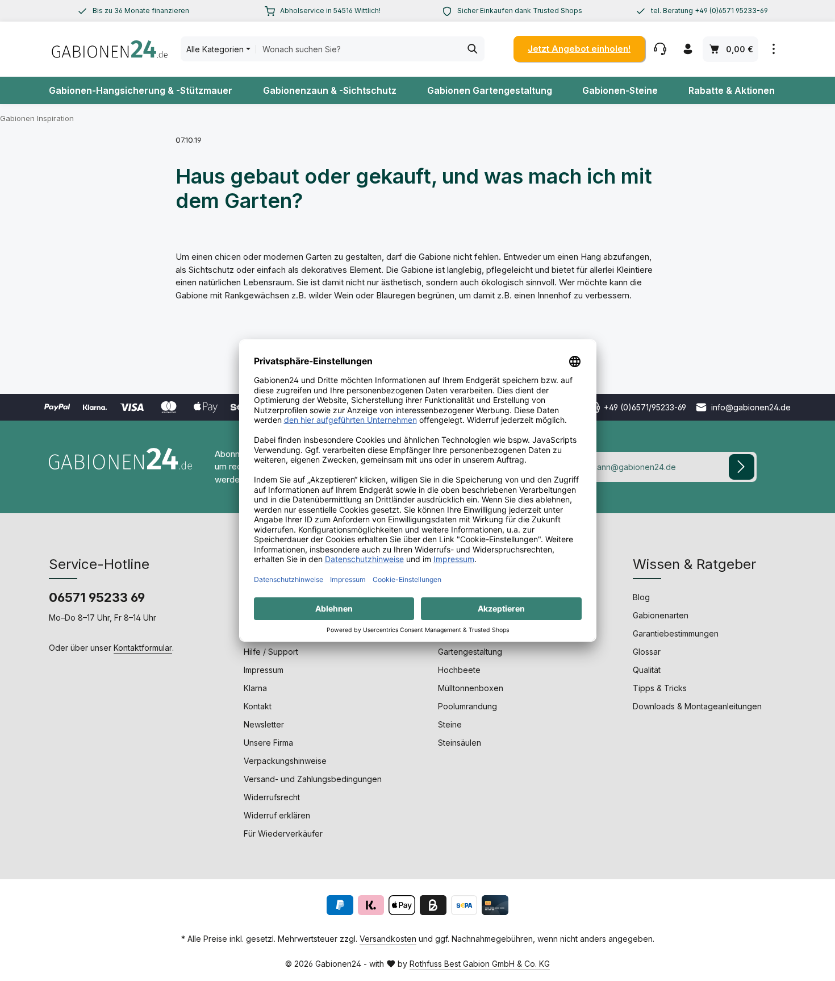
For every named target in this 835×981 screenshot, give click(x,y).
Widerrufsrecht (272, 797)
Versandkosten (388, 938)
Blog (641, 597)
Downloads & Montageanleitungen (697, 706)
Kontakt (258, 706)
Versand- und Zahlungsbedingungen (313, 779)
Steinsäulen (459, 742)
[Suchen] (473, 49)
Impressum (263, 670)
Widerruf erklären (277, 815)
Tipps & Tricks (660, 688)
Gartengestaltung (470, 651)
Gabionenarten (660, 615)
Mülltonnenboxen (470, 688)
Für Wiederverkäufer (283, 833)
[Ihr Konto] (687, 49)
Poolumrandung (467, 706)
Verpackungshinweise (285, 761)
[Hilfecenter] (660, 49)
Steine (450, 724)
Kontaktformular (143, 647)
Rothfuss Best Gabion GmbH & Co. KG (480, 963)
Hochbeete (459, 670)
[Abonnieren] (741, 467)
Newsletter (264, 724)
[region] (133, 11)
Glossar (647, 651)
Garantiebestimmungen (676, 633)
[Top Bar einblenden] (773, 49)
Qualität (647, 670)
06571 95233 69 (97, 597)
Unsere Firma (268, 742)
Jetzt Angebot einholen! (579, 48)
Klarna (255, 688)
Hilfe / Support (271, 651)
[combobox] (358, 49)
